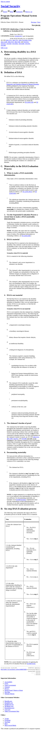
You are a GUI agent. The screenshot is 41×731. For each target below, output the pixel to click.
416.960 (3, 45)
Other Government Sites (12, 711)
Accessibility (8, 682)
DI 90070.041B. (21, 499)
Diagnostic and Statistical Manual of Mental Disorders (22, 84)
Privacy (7, 688)
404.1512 (9, 40)
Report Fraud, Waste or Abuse (14, 690)
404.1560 (17, 42)
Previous (33, 22)
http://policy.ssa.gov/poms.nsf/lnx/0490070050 (14, 669)
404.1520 (22, 40)
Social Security (10, 6)
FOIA (6, 683)
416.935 (27, 43)
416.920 (8, 43)
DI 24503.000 (26, 236)
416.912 (26, 42)
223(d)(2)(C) (19, 36)
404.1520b (4, 42)
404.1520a (28, 40)
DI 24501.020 (29, 102)
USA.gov (7, 709)
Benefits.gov (8, 701)
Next (38, 22)
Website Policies (9, 694)
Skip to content (5, 1)
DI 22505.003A (27, 191)
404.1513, (15, 40)
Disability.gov (9, 703)
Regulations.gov (9, 708)
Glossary (7, 687)
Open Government (10, 685)
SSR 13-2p (4, 48)
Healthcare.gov (9, 704)
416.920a (15, 43)
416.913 (3, 43)
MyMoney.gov (9, 706)
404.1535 (11, 42)
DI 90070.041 (31, 663)
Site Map (7, 692)
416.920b (21, 43)
